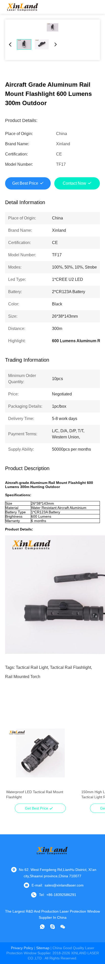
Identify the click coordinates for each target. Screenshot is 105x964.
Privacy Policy (22, 948)
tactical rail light (32, 667)
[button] (13, 762)
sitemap (42, 948)
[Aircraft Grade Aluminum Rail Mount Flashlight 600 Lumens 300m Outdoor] (52, 27)
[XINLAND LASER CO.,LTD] (23, 7)
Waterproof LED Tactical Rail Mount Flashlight (34, 794)
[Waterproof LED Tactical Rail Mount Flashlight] (40, 753)
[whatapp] (42, 927)
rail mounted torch (22, 676)
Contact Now (74, 183)
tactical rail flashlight (70, 667)
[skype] (52, 927)
